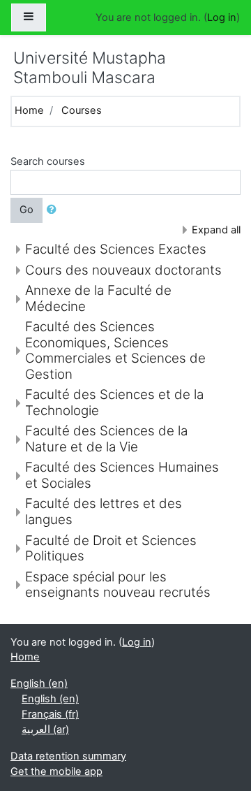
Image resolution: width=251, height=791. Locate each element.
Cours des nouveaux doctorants (123, 270)
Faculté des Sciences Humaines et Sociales (122, 475)
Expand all (216, 230)
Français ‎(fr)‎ (50, 714)
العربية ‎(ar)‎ (45, 729)
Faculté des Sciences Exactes (115, 249)
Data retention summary (68, 756)
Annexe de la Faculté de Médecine (98, 298)
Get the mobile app (56, 771)
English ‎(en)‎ (39, 683)
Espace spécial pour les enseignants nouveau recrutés (118, 585)
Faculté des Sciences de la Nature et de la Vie (106, 439)
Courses (81, 110)
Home (29, 110)
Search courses (47, 161)
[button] (54, 210)
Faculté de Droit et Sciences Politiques (111, 548)
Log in (221, 17)
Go (26, 209)
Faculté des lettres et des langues (103, 511)
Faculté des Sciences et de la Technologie (114, 402)
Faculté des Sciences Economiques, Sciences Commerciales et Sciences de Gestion (115, 350)
